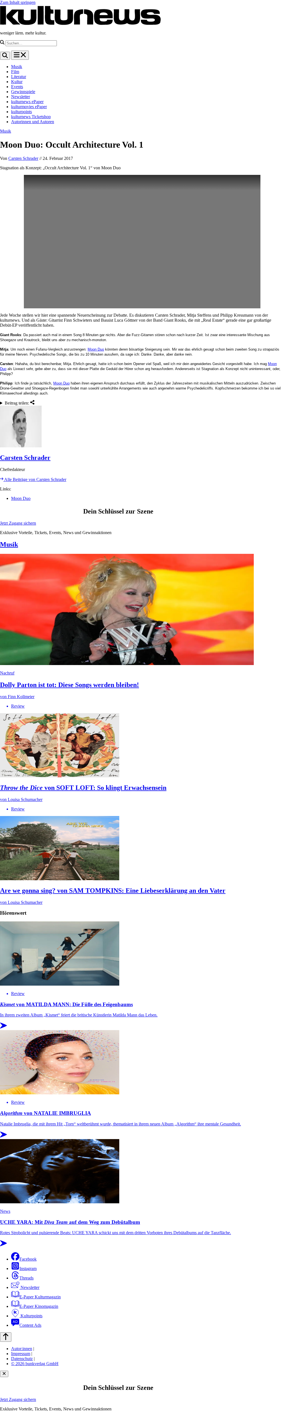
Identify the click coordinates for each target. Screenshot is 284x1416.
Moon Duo (96, 349)
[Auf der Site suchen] (5, 56)
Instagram (28, 1268)
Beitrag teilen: (17, 403)
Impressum (20, 1353)
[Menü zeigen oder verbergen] (20, 55)
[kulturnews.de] (80, 23)
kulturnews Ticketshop (31, 116)
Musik (16, 66)
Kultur (16, 81)
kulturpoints (21, 111)
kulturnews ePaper (27, 101)
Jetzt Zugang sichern (18, 523)
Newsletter (20, 96)
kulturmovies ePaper (29, 106)
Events (17, 86)
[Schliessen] (4, 1374)
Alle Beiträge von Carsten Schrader (34, 479)
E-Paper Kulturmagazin (40, 1297)
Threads (26, 1278)
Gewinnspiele (23, 91)
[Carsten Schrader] (142, 427)
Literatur (18, 76)
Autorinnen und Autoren (32, 121)
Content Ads (30, 1325)
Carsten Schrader (23, 158)
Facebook (28, 1259)
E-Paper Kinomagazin (38, 1306)
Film (15, 71)
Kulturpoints (30, 1315)
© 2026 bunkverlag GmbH (35, 1363)
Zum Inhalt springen (18, 2)
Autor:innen (21, 1348)
